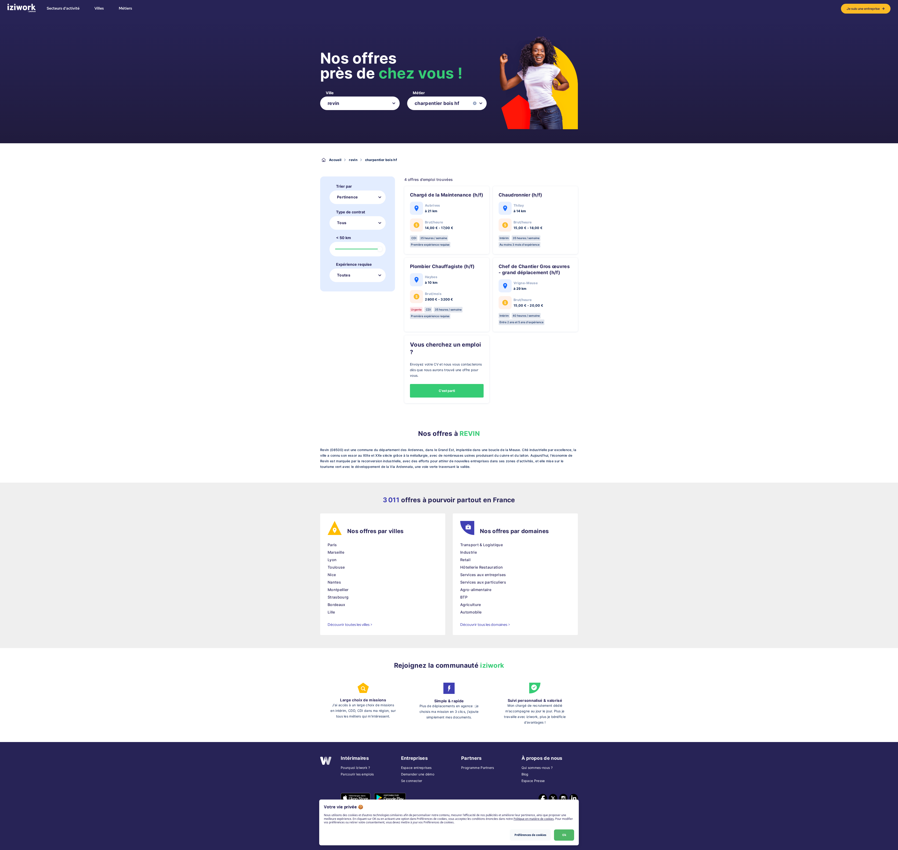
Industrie (468, 552)
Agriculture (470, 604)
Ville (330, 92)
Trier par (344, 186)
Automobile (471, 612)
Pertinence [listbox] (347, 197)
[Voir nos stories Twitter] (553, 798)
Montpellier (338, 589)
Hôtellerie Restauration (481, 567)
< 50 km (343, 237)
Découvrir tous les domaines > (485, 624)
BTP (463, 597)
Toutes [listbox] (343, 275)
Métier (419, 92)
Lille (331, 612)
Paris (332, 544)
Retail (465, 559)
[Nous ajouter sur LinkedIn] (573, 798)
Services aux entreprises (483, 574)
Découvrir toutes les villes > (350, 624)
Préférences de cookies (530, 835)
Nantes (334, 582)
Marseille (336, 552)
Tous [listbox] (341, 222)
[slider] (380, 249)
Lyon (332, 559)
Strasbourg (338, 597)
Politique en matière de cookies (534, 819)
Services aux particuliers (483, 582)
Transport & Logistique (481, 544)
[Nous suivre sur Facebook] (543, 798)
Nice (332, 574)
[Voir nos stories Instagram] (563, 798)
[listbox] (360, 103)
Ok (564, 835)
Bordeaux (336, 604)
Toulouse (336, 567)
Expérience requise (354, 264)
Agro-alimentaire (475, 589)
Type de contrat (350, 212)
